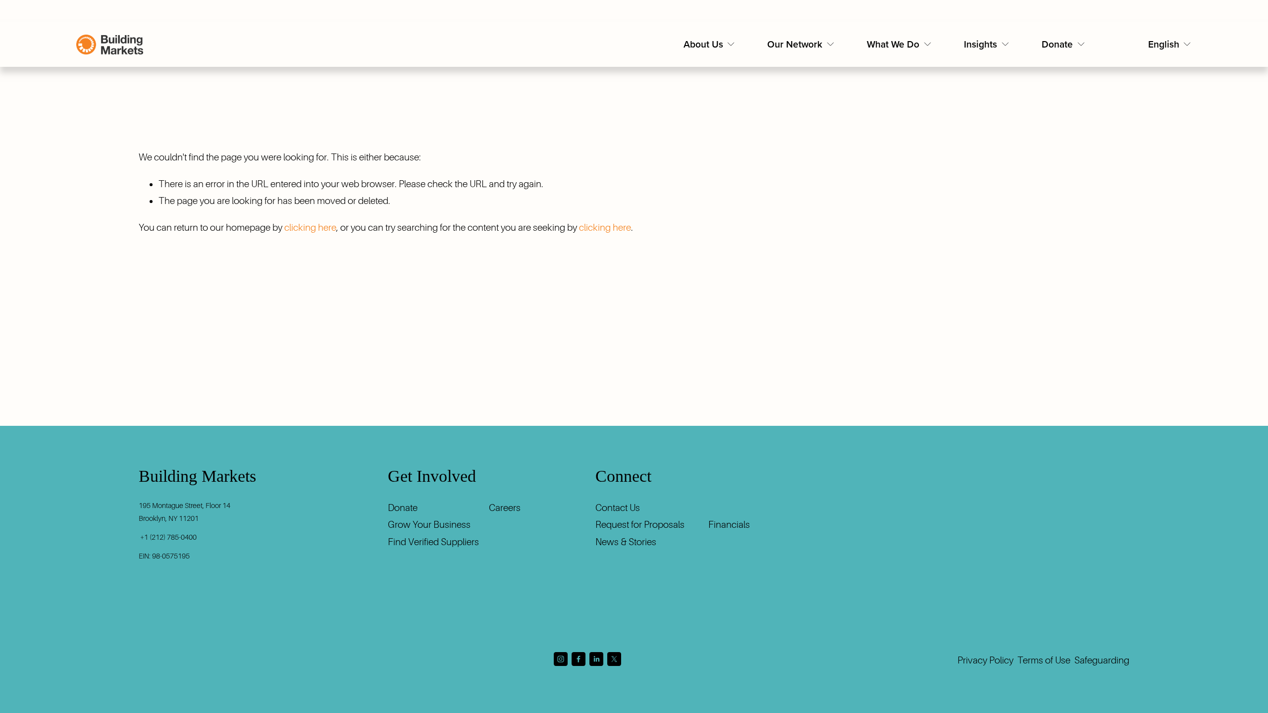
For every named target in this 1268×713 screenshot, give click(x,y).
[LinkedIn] (596, 659)
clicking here (310, 227)
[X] (614, 659)
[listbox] (1170, 44)
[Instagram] (561, 659)
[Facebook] (578, 659)
